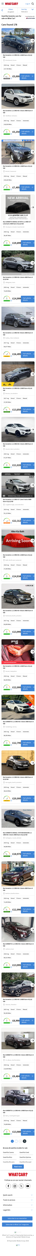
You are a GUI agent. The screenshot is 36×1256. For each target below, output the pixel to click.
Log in (27, 4)
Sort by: (24, 9)
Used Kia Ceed (24, 1152)
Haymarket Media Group (21, 1237)
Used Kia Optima (25, 1157)
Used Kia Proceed (25, 1162)
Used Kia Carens (8, 1152)
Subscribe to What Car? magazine (17, 1224)
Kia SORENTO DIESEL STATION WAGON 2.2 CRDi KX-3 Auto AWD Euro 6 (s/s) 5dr (17, 834)
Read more (18, 1166)
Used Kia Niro (7, 1157)
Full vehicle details (26, 77)
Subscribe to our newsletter (17, 1218)
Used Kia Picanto (8, 1162)
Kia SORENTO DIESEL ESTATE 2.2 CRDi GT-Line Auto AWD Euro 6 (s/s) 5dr (17, 223)
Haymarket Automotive (24, 1235)
